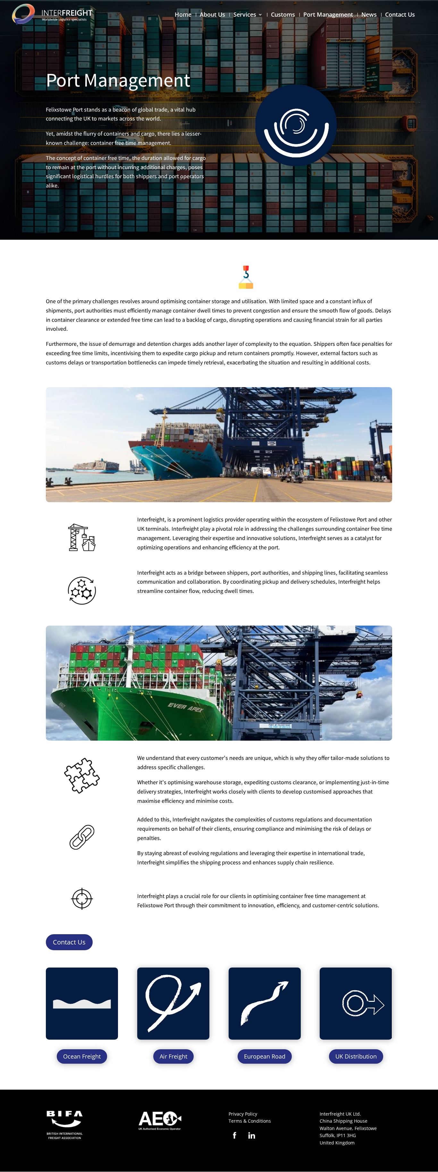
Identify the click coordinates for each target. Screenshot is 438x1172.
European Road (264, 1056)
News (369, 15)
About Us (212, 15)
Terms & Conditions (250, 1121)
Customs (283, 15)
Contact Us (400, 15)
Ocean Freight (82, 1056)
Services (244, 15)
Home (183, 15)
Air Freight (173, 1056)
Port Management (328, 15)
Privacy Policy (243, 1114)
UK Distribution (356, 1056)
